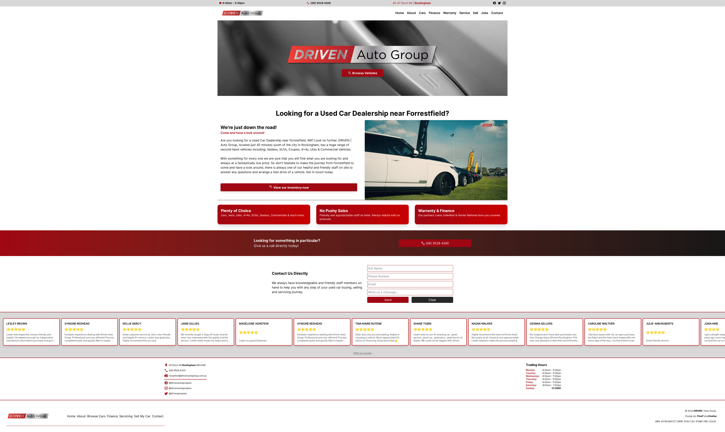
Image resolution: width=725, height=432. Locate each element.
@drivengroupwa (178, 393)
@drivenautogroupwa (180, 382)
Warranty (449, 13)
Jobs (484, 13)
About (411, 13)
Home (399, 13)
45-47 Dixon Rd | (412, 3)
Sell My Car (142, 416)
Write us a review (362, 353)
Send (388, 300)
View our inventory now (291, 187)
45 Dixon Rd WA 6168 (187, 365)
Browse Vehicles (364, 74)
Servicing (126, 416)
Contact (497, 13)
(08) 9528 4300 (320, 3)
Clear (432, 300)
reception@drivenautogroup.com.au (188, 375)
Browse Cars (96, 416)
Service (464, 13)
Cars (422, 13)
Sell (475, 13)
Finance (434, 13)
